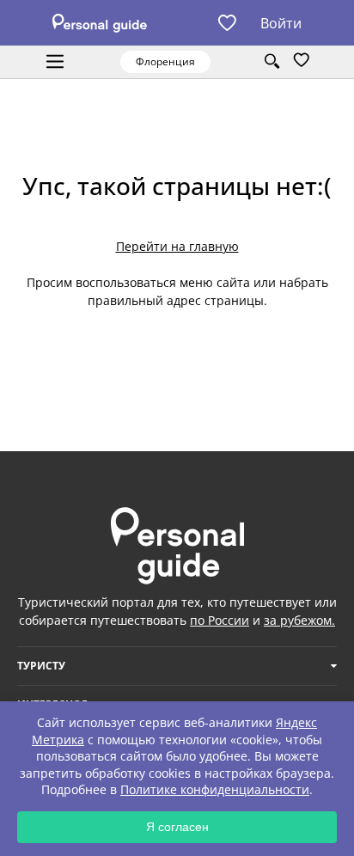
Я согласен (177, 827)
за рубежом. (299, 620)
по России (219, 620)
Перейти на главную (177, 246)
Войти (281, 23)
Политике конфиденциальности (214, 789)
